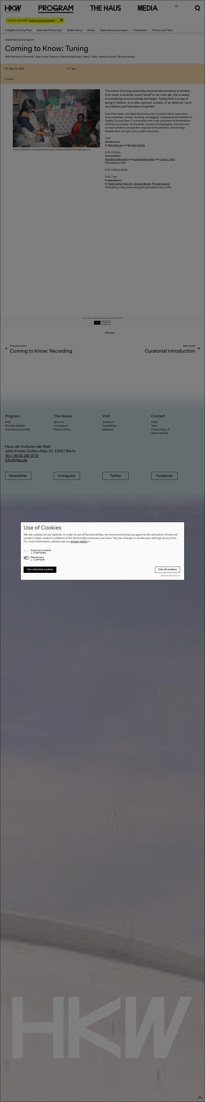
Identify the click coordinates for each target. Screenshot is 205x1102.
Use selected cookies (40, 569)
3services (38, 552)
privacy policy (78, 541)
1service (38, 559)
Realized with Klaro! (169, 576)
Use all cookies (167, 569)
